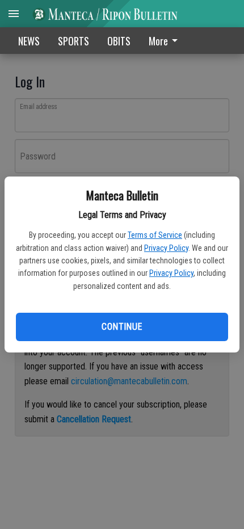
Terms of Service (155, 235)
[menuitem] (166, 40)
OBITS (119, 40)
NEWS (29, 40)
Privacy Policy (166, 248)
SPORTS (73, 40)
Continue (122, 326)
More (158, 40)
